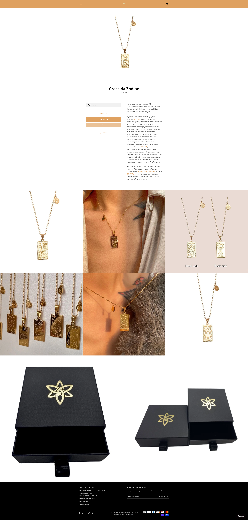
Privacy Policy (84, 501)
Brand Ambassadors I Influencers (92, 490)
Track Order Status (86, 487)
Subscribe (162, 496)
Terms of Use (84, 504)
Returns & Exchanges (87, 499)
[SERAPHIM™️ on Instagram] (89, 513)
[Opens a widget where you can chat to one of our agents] (240, 516)
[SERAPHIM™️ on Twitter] (83, 513)
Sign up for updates (136, 487)
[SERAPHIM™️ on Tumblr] (93, 513)
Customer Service (86, 493)
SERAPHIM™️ (129, 514)
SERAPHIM (137, 119)
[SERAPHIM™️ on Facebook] (79, 513)
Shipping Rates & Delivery (146, 171)
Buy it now (103, 119)
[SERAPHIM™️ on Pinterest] (86, 513)
